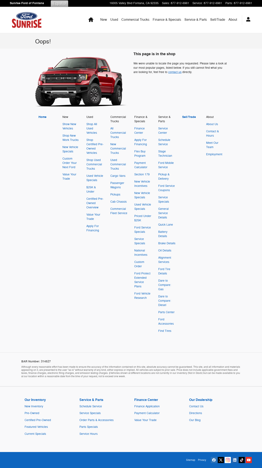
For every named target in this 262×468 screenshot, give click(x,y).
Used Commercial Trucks (118, 164)
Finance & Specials (167, 20)
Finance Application (147, 406)
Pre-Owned (32, 413)
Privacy (202, 460)
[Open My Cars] (247, 20)
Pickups (115, 194)
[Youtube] (249, 460)
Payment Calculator (147, 413)
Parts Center (166, 312)
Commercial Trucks (135, 20)
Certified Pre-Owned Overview (95, 203)
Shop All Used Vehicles (91, 128)
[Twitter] (221, 460)
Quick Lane (165, 224)
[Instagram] (228, 460)
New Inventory (34, 406)
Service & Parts (195, 20)
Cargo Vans (117, 176)
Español (59, 3)
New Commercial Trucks (118, 149)
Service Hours (88, 434)
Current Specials (35, 434)
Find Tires (164, 331)
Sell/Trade (217, 20)
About (232, 20)
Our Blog (195, 420)
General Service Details (163, 213)
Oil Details (164, 250)
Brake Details (166, 243)
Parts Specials (88, 427)
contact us (175, 72)
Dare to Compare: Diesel (164, 301)
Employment (214, 154)
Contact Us (196, 406)
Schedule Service (90, 406)
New (103, 20)
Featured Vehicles (36, 427)
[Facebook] (214, 460)
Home (42, 117)
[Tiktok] (242, 460)
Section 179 (142, 174)
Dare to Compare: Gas (164, 285)
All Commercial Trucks (118, 133)
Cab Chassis (118, 201)
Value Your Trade (145, 420)
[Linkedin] (235, 460)
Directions (195, 413)
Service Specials (90, 413)
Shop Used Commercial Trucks (94, 164)
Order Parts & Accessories (96, 420)
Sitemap (190, 460)
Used (114, 20)
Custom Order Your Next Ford (69, 163)
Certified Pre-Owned (38, 420)
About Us (212, 124)
